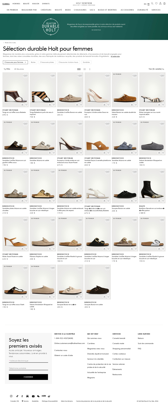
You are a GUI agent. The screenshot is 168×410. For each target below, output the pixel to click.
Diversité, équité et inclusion (98, 354)
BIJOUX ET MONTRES (107, 10)
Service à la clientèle (95, 359)
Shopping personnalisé (122, 349)
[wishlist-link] (156, 3)
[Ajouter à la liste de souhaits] (26, 104)
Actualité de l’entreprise (96, 372)
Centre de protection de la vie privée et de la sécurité (99, 365)
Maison (35, 4)
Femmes (6, 4)
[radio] (79, 69)
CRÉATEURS (46, 10)
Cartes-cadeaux (119, 354)
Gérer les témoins (67, 401)
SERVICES (156, 10)
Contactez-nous (60, 350)
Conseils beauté (119, 338)
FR (148, 4)
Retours (141, 338)
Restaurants (117, 375)
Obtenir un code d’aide (63, 355)
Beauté (26, 4)
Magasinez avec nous (95, 349)
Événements (117, 369)
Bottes (33, 62)
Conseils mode (118, 343)
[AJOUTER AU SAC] (22, 104)
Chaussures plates (47, 62)
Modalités (35, 401)
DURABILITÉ (142, 10)
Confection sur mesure (121, 359)
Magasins (91, 378)
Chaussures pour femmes (14, 62)
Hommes (16, 4)
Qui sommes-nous (94, 338)
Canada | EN (14, 401)
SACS (92, 10)
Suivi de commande (145, 343)
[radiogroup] (84, 69)
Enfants (46, 4)
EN (145, 4)
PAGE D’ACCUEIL (10, 43)
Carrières (91, 343)
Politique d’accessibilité (50, 401)
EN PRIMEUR (12, 10)
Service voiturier (119, 364)
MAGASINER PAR (29, 10)
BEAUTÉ (58, 10)
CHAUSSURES (80, 10)
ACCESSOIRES (127, 10)
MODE (68, 10)
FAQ (139, 349)
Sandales (86, 62)
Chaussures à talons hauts (68, 62)
